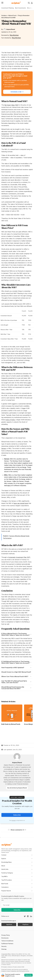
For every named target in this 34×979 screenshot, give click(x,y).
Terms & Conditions (7, 940)
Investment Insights (17, 797)
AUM (29, 383)
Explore (3, 858)
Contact (3, 855)
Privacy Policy (5, 935)
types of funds (10, 420)
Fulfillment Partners (7, 943)
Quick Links (4, 869)
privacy (14, 820)
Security (3, 946)
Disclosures (5, 938)
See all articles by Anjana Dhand (17, 788)
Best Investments (20, 8)
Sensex (3, 448)
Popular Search (6, 890)
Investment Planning (7, 8)
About (3, 865)
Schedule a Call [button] (16, 92)
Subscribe (17, 910)
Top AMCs (4, 876)
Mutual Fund (12, 15)
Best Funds (4, 883)
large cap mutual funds (21, 503)
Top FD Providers (6, 880)
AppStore (9, 924)
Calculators (5, 887)
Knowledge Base (6, 862)
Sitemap (3, 949)
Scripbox (4, 15)
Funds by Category (7, 873)
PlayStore (25, 924)
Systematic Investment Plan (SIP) (19, 557)
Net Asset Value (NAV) (11, 105)
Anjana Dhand (10, 29)
